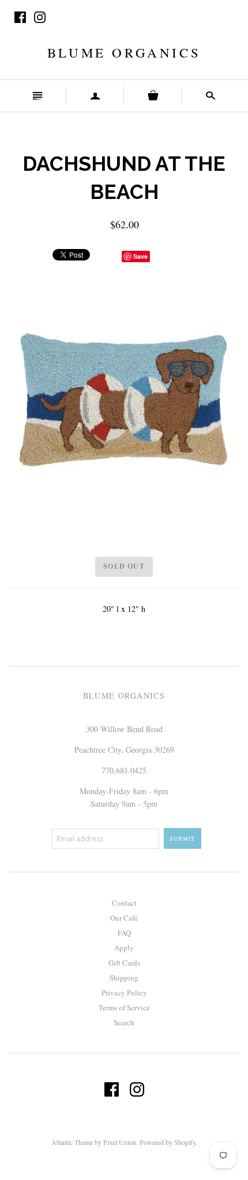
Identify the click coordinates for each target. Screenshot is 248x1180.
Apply (124, 948)
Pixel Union (119, 1142)
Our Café (124, 918)
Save (140, 256)
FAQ (124, 933)
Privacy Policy (124, 992)
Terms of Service (124, 1007)
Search (124, 1022)
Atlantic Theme (72, 1142)
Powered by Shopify (168, 1142)
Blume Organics (124, 52)
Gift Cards (124, 962)
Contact (124, 903)
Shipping (124, 977)
